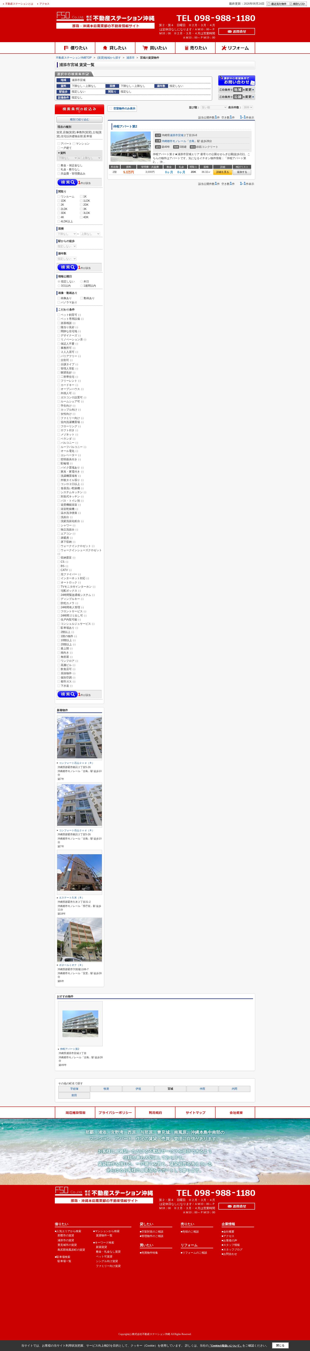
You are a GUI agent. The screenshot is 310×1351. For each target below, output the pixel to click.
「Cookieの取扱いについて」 (225, 1345)
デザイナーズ (71, 335)
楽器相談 (68, 323)
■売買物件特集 (149, 1252)
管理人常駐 (69, 368)
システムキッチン (73, 492)
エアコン (68, 533)
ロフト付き (69, 430)
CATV (66, 570)
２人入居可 (69, 351)
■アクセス (228, 1236)
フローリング (71, 426)
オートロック (71, 582)
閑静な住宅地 (71, 331)
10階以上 (68, 640)
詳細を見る (222, 172)
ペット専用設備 (72, 318)
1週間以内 (90, 285)
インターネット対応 (75, 578)
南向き (67, 652)
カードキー (69, 385)
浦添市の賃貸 (66, 1240)
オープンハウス (72, 389)
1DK (63, 200)
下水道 (67, 685)
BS (64, 566)
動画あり (89, 298)
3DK (63, 213)
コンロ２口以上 (72, 484)
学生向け (68, 405)
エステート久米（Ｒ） (71, 897)
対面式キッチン (72, 496)
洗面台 (67, 517)
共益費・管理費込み (73, 173)
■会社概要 (228, 1231)
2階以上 (67, 632)
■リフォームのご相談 (194, 1252)
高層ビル (68, 665)
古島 (191, 141)
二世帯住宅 (69, 376)
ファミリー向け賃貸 (108, 1266)
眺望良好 (68, 372)
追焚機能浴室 (71, 504)
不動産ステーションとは (19, 3)
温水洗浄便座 (71, 512)
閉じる (280, 1345)
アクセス (44, 3)
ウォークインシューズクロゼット (80, 552)
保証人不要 (69, 343)
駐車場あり (69, 627)
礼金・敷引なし (70, 169)
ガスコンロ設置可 (73, 397)
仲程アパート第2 (125, 126)
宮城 (180, 135)
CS (64, 561)
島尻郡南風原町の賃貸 (71, 1249)
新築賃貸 (101, 1247)
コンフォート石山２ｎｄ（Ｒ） (76, 762)
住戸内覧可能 (71, 619)
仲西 (202, 1088)
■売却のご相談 (190, 1231)
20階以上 (68, 644)
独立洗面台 (69, 529)
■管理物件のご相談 (151, 1236)
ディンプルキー (72, 598)
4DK (86, 217)
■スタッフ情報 (231, 1244)
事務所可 (68, 347)
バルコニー (69, 442)
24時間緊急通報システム (78, 594)
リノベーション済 (73, 339)
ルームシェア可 (72, 401)
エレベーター (71, 455)
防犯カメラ (69, 603)
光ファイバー (71, 574)
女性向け (68, 413)
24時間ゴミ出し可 (73, 615)
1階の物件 (69, 636)
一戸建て (66, 147)
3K (85, 209)
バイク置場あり (72, 467)
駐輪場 (67, 463)
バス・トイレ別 (72, 500)
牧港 (106, 1088)
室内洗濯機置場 (72, 422)
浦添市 (174, 135)
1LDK (86, 200)
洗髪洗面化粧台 (72, 521)
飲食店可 (68, 669)
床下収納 (68, 541)
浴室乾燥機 (69, 508)
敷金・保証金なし (72, 165)
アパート (66, 143)
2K (62, 204)
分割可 (67, 360)
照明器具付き (71, 459)
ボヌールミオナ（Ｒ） (71, 965)
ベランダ (68, 438)
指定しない (68, 281)
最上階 (67, 648)
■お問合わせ (229, 1254)
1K (85, 196)
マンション (83, 143)
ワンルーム (67, 196)
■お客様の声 (229, 1240)
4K (62, 217)
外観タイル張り (72, 480)
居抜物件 (68, 673)
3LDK (86, 213)
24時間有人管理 (72, 607)
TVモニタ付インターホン (78, 586)
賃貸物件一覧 (104, 1235)
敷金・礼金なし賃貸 (108, 1251)
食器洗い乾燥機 (72, 488)
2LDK (64, 209)
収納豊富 (68, 557)
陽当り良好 (69, 327)
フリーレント (71, 380)
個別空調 (68, 677)
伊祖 (138, 1088)
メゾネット (69, 434)
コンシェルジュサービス (77, 623)
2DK (86, 204)
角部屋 (67, 656)
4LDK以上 (67, 221)
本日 (86, 281)
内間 (234, 1088)
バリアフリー (71, 356)
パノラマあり (69, 302)
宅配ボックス (71, 590)
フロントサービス (73, 611)
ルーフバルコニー (73, 447)
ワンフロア (69, 660)
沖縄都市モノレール (174, 141)
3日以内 (66, 285)
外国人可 (68, 393)
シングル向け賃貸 (107, 1261)
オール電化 (69, 451)
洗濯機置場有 (71, 475)
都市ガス (68, 681)
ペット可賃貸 (104, 1256)
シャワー (68, 525)
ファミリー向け (72, 418)
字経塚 (74, 1088)
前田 (74, 1095)
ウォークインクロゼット (77, 546)
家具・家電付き (72, 471)
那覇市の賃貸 (66, 1235)
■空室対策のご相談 (151, 1231)
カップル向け (71, 409)
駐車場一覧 (64, 1261)
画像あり (66, 298)
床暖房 (67, 537)
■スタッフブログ (232, 1249)
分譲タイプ (69, 364)
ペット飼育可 (71, 314)
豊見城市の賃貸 (67, 1244)
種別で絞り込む (79, 119)
